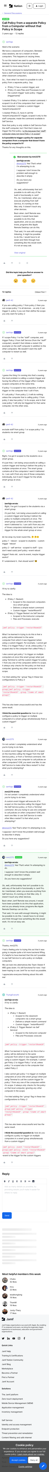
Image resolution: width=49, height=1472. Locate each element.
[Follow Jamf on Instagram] (19, 1338)
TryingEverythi (12, 995)
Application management (13, 1407)
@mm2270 (21, 163)
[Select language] (29, 6)
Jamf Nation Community (12, 1360)
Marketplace (7, 1368)
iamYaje (9, 42)
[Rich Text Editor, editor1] (24, 1197)
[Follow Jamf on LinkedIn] (8, 1338)
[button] (5, 6)
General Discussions (13, 13)
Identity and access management (17, 1424)
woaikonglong (16, 1294)
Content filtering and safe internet (17, 1437)
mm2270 (10, 739)
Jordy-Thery (15, 1310)
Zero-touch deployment (12, 1399)
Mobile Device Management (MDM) (17, 1403)
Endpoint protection (10, 1429)
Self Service (7, 1420)
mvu (12, 1287)
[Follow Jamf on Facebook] (24, 1338)
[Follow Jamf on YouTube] (13, 1338)
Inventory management (12, 1412)
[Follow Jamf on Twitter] (3, 1338)
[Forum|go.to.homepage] (14, 6)
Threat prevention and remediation (17, 1433)
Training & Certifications (12, 1355)
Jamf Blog (6, 1364)
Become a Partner (10, 1373)
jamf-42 (9, 300)
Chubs (13, 1279)
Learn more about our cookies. (31, 1454)
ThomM (13, 1302)
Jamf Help (6, 1351)
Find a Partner (8, 1377)
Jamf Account (8, 1381)
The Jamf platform (10, 1394)
